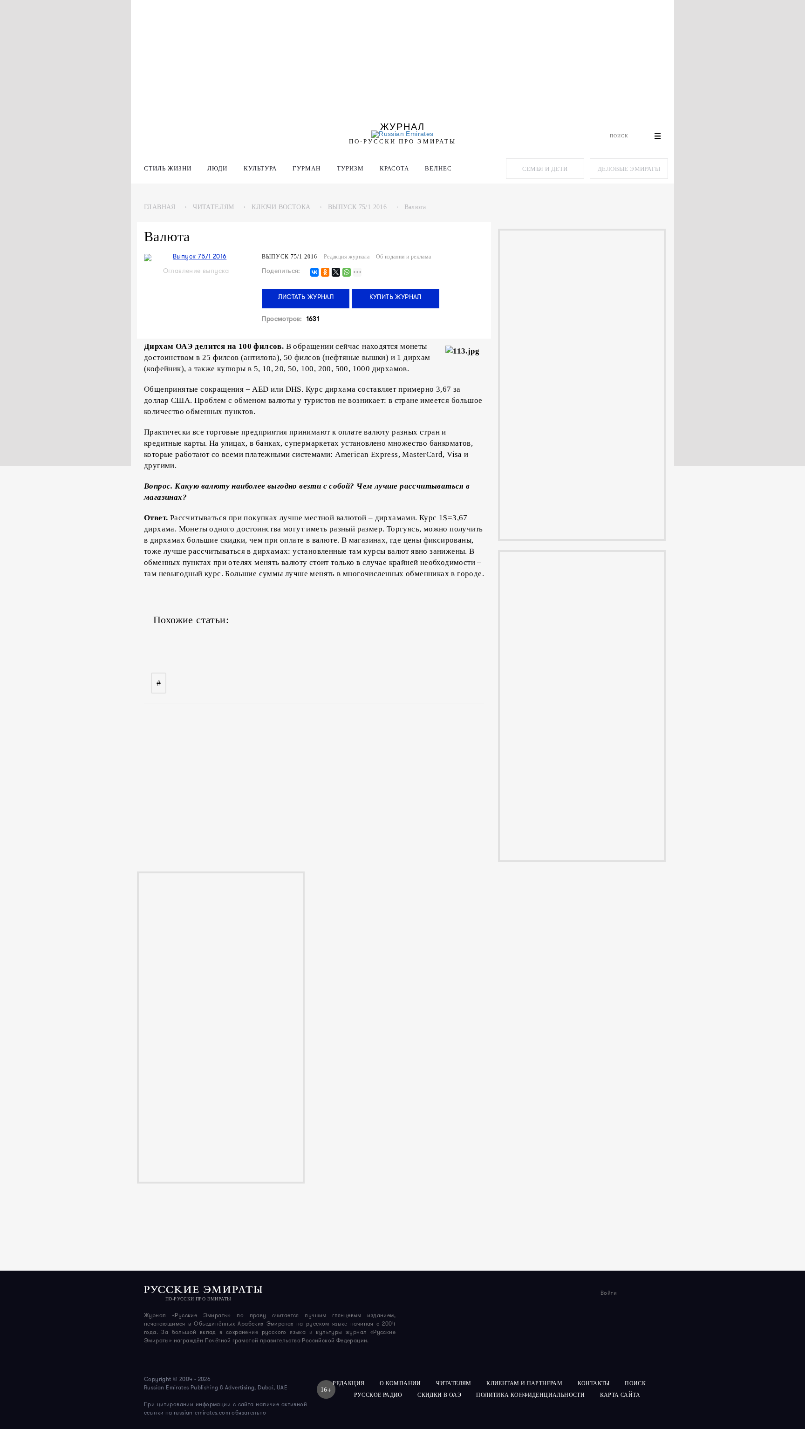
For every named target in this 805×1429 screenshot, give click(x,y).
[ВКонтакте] (314, 273)
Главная (160, 207)
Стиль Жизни (167, 168)
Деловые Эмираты (629, 168)
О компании (400, 1383)
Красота (394, 168)
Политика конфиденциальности (530, 1395)
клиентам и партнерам (524, 1383)
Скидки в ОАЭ (439, 1395)
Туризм (350, 168)
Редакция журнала (346, 256)
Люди (217, 168)
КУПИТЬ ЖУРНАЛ (395, 297)
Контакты (594, 1383)
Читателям (213, 207)
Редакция (348, 1383)
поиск (636, 1383)
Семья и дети (545, 168)
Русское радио (378, 1395)
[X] (336, 273)
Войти (608, 1293)
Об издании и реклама (403, 256)
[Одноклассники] (325, 273)
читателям (453, 1383)
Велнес (438, 168)
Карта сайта (620, 1395)
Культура (260, 168)
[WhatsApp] (346, 273)
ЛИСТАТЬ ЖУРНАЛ (306, 297)
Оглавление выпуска (196, 271)
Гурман (307, 168)
